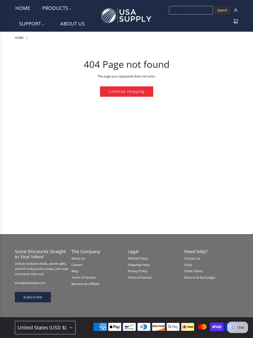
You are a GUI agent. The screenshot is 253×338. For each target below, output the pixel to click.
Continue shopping (127, 91)
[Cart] (235, 21)
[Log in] (235, 10)
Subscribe (32, 297)
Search (222, 10)
